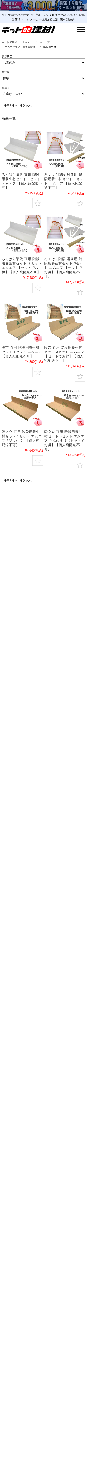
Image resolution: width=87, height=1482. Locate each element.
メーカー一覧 (42, 42)
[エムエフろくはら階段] (64, 233)
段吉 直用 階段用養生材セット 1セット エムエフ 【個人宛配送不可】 (22, 351)
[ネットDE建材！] (28, 29)
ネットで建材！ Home (15, 42)
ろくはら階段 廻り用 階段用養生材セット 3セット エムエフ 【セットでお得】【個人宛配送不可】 (63, 267)
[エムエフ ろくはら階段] (22, 233)
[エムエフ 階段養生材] (22, 149)
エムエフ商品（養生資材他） (21, 47)
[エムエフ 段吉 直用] (64, 322)
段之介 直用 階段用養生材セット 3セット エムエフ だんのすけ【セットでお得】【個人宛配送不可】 (64, 440)
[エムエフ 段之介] (64, 406)
